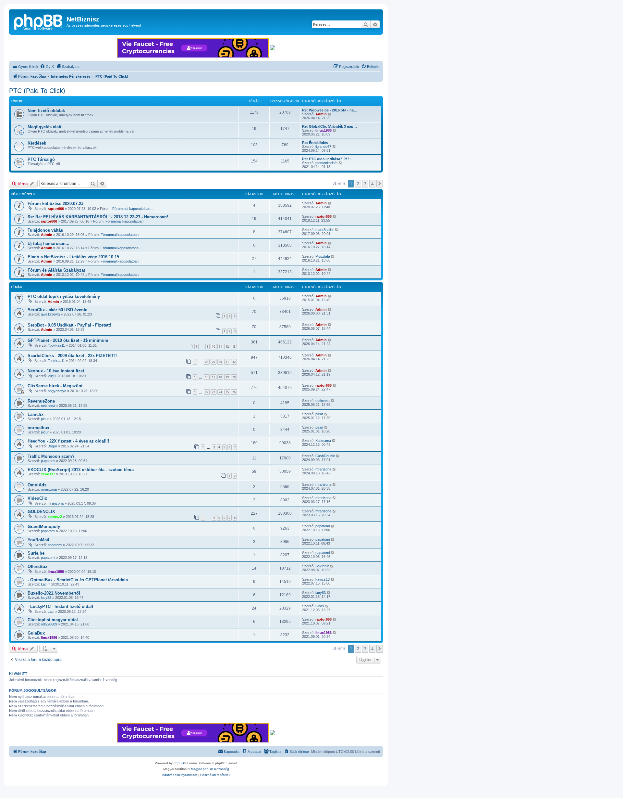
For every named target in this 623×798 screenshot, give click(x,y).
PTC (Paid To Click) (37, 90)
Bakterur (322, 566)
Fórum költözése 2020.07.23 (55, 203)
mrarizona (323, 469)
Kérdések (37, 143)
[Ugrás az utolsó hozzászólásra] (330, 203)
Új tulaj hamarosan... (48, 243)
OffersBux (37, 566)
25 (227, 392)
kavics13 (322, 579)
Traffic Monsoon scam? (51, 456)
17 (213, 377)
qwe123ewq (50, 314)
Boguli (52, 446)
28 (206, 362)
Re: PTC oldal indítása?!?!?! (326, 159)
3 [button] (365, 184)
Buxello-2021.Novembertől (54, 593)
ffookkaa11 (56, 345)
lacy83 (46, 597)
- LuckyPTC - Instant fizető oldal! (60, 606)
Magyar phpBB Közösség (210, 769)
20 (234, 377)
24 (220, 392)
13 (234, 346)
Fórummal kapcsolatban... (132, 209)
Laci (44, 584)
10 (213, 346)
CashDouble (325, 456)
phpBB (179, 763)
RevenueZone (41, 401)
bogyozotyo (57, 391)
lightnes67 (323, 146)
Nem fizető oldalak (46, 110)
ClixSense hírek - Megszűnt (55, 385)
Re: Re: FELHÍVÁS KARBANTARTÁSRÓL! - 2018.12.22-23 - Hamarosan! (98, 216)
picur (45, 419)
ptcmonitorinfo (326, 163)
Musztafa (322, 256)
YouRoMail (38, 539)
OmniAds (37, 485)
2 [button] (358, 184)
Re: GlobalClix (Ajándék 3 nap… (329, 126)
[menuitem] (47, 67)
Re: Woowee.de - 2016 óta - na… (329, 110)
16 (206, 377)
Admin (321, 114)
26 (234, 392)
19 (227, 377)
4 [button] (372, 184)
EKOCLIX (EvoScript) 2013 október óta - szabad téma (81, 469)
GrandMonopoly (44, 526)
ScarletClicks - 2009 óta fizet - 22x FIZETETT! (72, 355)
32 (234, 362)
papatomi (48, 461)
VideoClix (37, 498)
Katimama (323, 441)
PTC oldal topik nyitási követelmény (64, 296)
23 (213, 392)
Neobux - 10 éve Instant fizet (56, 370)
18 (220, 377)
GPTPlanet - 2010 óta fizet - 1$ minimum (68, 340)
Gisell (319, 606)
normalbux (38, 427)
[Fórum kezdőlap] (39, 21)
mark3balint (324, 230)
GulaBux (36, 633)
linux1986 (323, 130)
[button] (379, 183)
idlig (51, 376)
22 (206, 392)
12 (227, 346)
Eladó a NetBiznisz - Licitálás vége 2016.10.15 (73, 256)
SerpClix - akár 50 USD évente (57, 309)
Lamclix (35, 414)
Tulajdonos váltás (45, 230)
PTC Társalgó (41, 159)
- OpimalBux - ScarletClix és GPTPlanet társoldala (78, 579)
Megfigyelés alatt (44, 126)
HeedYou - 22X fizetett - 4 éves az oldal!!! (68, 441)
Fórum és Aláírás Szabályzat (56, 270)
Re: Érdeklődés (315, 143)
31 (227, 362)
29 (213, 362)
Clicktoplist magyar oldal (53, 619)
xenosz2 (48, 474)
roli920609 (49, 624)
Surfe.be (36, 553)
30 (220, 362)
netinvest (48, 405)
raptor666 (56, 209)
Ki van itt (18, 674)
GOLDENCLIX (41, 511)
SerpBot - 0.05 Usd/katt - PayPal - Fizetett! (69, 325)
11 (220, 346)
